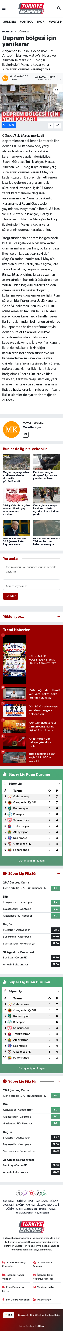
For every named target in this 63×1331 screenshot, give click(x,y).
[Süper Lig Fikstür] (58, 873)
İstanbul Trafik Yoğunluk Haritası (43, 1277)
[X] (19, 1193)
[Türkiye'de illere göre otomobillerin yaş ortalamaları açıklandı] (16, 495)
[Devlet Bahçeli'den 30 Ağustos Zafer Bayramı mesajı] (16, 528)
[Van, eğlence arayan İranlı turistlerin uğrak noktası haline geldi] (46, 495)
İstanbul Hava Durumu (43, 1264)
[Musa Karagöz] (11, 429)
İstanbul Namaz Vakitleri (13, 1277)
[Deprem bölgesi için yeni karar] (31, 102)
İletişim (43, 1209)
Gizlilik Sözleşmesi (26, 1209)
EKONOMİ (8, 1205)
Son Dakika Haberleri (18, 1299)
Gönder (10, 596)
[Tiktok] (38, 1193)
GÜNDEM (9, 21)
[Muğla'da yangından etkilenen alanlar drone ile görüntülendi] (16, 462)
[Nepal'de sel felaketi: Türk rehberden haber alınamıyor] (46, 528)
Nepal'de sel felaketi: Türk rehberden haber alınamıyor (46, 541)
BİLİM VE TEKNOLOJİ (48, 1205)
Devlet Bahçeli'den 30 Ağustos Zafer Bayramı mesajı (14, 541)
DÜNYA (54, 1201)
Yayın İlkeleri (42, 1212)
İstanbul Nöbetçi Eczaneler (14, 1264)
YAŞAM (30, 1205)
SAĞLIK (20, 1205)
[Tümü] (58, 616)
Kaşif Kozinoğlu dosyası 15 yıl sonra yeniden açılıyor (45, 475)
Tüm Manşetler (45, 1287)
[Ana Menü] (4, 8)
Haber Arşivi (44, 1299)
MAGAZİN (55, 21)
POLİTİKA (26, 21)
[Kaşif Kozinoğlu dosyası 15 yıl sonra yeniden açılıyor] (46, 462)
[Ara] (59, 8)
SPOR (40, 21)
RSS (10, 1315)
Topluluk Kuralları (23, 1212)
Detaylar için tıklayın (32, 860)
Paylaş (10, 124)
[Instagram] (25, 1193)
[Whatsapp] (44, 1193)
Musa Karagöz (32, 427)
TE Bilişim (40, 1326)
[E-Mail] (26, 435)
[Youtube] (31, 1193)
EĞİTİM (10, 1209)
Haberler (7, 32)
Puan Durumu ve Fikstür (13, 1289)
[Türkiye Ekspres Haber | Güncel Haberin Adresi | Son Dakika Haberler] (31, 9)
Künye (52, 1209)
